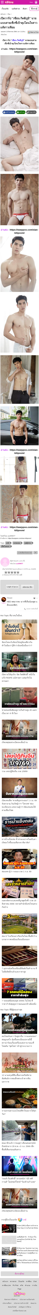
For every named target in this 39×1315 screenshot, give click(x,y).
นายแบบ (29, 40)
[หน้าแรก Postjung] (9, 2)
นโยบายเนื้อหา (7, 1303)
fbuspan (9, 598)
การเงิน (34, 1285)
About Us (33, 1303)
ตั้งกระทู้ (34, 9)
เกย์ (7, 543)
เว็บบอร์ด (5, 9)
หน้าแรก (3, 14)
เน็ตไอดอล (5, 546)
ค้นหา (25, 9)
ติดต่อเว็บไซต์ (12, 1307)
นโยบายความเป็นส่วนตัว (27, 1299)
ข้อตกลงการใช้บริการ (10, 1299)
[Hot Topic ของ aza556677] (5, 566)
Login (12, 587)
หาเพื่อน (28, 1281)
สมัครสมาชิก (27, 587)
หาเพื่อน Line (6, 1285)
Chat (35, 1281)
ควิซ (21, 1285)
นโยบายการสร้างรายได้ (21, 1303)
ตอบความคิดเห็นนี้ (32, 609)
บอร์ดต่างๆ (16, 9)
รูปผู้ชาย (28, 543)
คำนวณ (27, 1285)
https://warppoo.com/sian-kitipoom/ (19, 538)
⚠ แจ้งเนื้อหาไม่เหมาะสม (25, 552)
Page (19, 1289)
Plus (9, 14)
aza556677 (19, 563)
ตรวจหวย (13, 1281)
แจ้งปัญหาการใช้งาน (25, 1307)
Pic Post (15, 1285)
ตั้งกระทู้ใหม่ (19, 1274)
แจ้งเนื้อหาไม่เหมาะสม (19, 1311)
